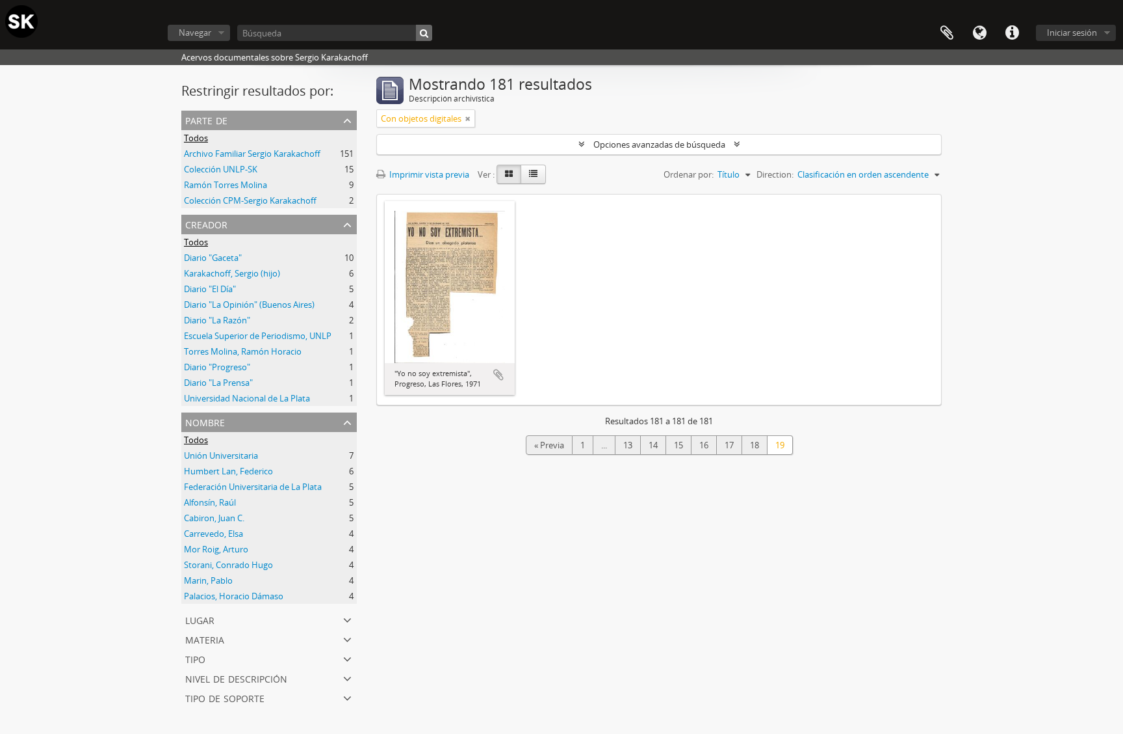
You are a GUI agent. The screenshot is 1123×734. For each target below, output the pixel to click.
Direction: (775, 174)
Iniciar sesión (1072, 32)
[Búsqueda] (424, 33)
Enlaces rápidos (1012, 33)
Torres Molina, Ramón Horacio (243, 351)
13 (627, 445)
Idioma (979, 33)
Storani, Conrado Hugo (228, 565)
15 (678, 445)
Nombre (205, 421)
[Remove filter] (468, 118)
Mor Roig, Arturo (216, 549)
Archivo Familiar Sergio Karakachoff (252, 153)
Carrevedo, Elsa (213, 533)
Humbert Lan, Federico (228, 471)
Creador (206, 223)
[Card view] (509, 174)
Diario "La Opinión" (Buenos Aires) (249, 304)
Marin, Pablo (208, 580)
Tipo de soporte (225, 697)
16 (703, 445)
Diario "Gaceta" (213, 258)
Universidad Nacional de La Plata (247, 398)
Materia (204, 638)
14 (653, 445)
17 (729, 445)
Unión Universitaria (221, 455)
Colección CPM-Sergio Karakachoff (250, 200)
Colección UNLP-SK (220, 169)
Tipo (195, 658)
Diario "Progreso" (217, 367)
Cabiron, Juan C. (214, 518)
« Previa (549, 445)
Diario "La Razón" (217, 320)
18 (754, 445)
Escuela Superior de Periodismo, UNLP (257, 336)
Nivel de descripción (236, 677)
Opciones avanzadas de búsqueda (659, 144)
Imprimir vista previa (428, 174)
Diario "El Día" (210, 289)
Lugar (199, 619)
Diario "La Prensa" (218, 382)
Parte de (206, 119)
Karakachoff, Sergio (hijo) (232, 273)
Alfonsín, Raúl (210, 502)
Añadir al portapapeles (498, 374)
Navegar (195, 32)
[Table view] (533, 174)
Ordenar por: (689, 174)
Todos (196, 138)
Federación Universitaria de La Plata (253, 487)
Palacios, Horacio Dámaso (233, 596)
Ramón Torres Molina (225, 185)
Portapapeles (947, 33)
